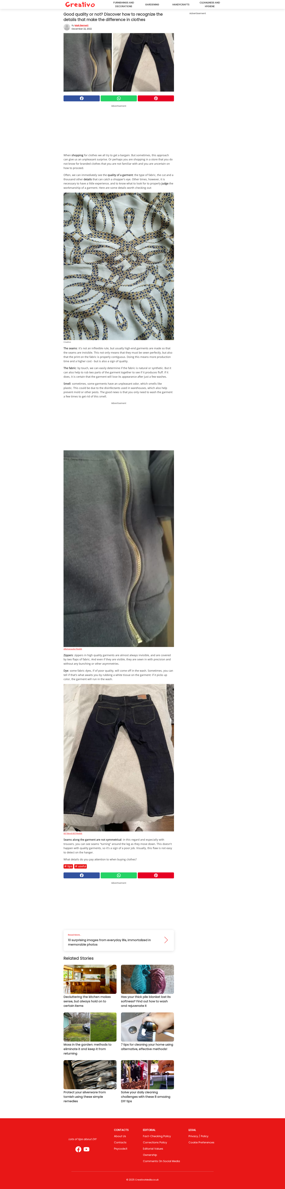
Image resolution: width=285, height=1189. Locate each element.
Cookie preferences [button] (201, 1142)
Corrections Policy (155, 1142)
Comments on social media (161, 1161)
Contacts (120, 1142)
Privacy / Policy (198, 1136)
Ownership (150, 1155)
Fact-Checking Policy (157, 1136)
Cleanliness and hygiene (210, 4)
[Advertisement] (119, 128)
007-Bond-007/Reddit (73, 833)
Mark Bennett (81, 25)
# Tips (68, 866)
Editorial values (153, 1149)
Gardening (152, 4)
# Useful (80, 866)
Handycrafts (180, 4)
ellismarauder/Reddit (73, 649)
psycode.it (120, 1149)
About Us (120, 1136)
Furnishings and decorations (123, 4)
